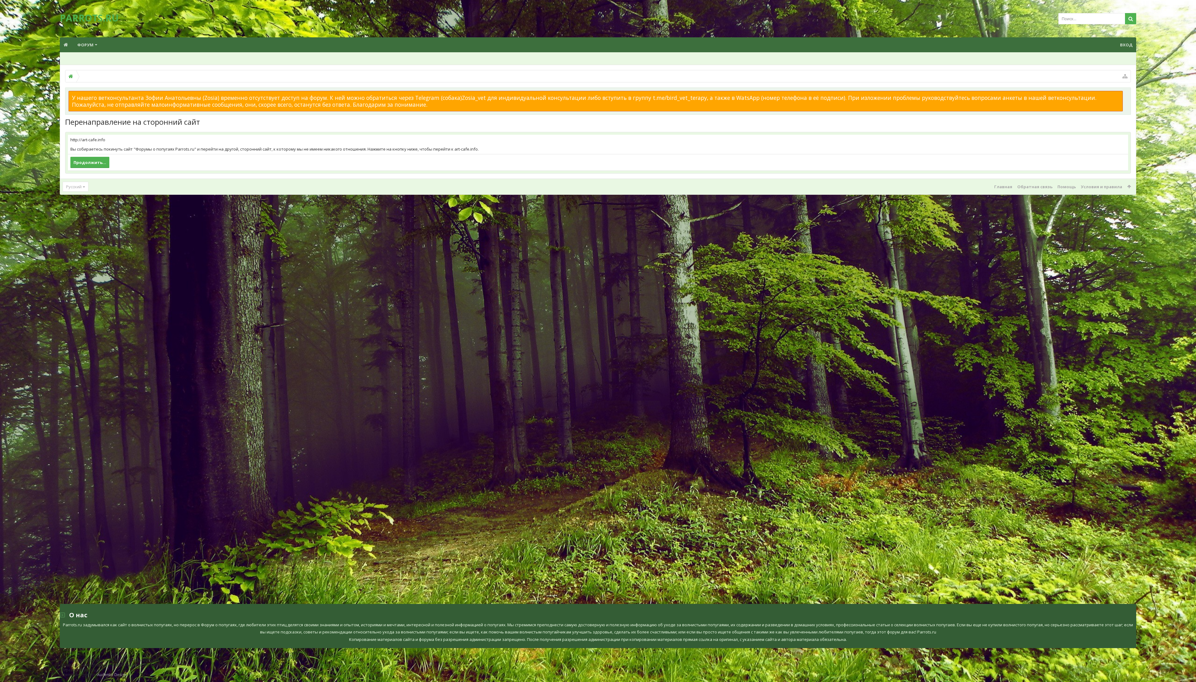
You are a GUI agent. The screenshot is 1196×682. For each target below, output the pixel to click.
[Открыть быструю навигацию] (1125, 76)
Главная (1003, 186)
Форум (85, 45)
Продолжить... (90, 162)
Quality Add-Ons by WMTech (121, 665)
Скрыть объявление (1126, 93)
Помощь (1066, 186)
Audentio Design (111, 674)
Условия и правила (1101, 186)
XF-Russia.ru (89, 670)
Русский (74, 186)
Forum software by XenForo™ (110, 660)
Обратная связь (1034, 186)
